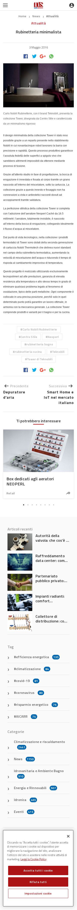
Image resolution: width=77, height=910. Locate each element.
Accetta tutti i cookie (38, 870)
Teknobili (58, 351)
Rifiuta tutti (38, 882)
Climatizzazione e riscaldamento (39, 744)
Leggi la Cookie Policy (33, 859)
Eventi (23, 811)
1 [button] (23, 505)
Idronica (25, 799)
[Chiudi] (68, 836)
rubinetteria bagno (39, 344)
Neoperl (53, 337)
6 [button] (45, 505)
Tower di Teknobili (39, 359)
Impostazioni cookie (38, 893)
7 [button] (49, 505)
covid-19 (27, 680)
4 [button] (36, 505)
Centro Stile (29, 337)
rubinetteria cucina (28, 351)
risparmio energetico (36, 704)
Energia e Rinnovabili (35, 787)
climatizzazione (32, 668)
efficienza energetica (37, 656)
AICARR (26, 716)
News (36, 16)
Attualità (52, 16)
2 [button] (28, 505)
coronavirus (29, 692)
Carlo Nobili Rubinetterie (39, 329)
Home (22, 16)
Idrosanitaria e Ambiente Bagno (39, 773)
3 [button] (32, 505)
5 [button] (40, 505)
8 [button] (53, 505)
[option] (38, 464)
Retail (10, 493)
